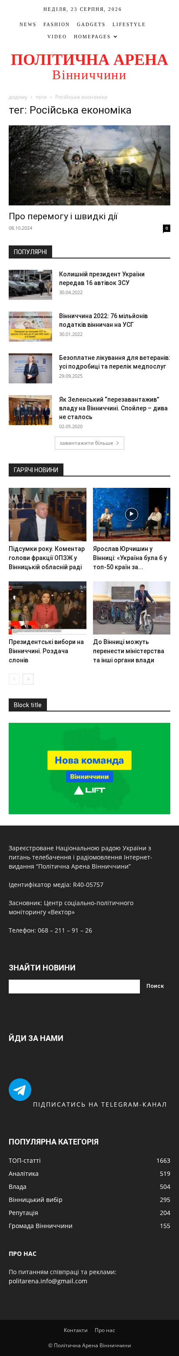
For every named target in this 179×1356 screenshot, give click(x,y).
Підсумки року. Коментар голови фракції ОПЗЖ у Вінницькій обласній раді (47, 558)
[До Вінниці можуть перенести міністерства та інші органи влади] (132, 608)
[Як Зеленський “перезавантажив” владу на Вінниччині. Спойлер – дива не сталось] (30, 410)
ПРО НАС (22, 1253)
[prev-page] (14, 679)
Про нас (105, 1330)
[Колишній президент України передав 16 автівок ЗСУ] (30, 285)
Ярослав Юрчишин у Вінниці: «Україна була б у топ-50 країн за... (130, 558)
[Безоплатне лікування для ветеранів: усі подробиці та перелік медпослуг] (30, 368)
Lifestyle (129, 24)
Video (57, 36)
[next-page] (28, 679)
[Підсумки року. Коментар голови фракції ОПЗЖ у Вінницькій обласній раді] (47, 514)
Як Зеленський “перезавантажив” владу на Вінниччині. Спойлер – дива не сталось (113, 408)
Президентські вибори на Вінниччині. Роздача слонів (46, 651)
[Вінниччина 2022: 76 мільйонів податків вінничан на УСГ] (30, 327)
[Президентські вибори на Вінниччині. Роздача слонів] (47, 608)
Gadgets (91, 24)
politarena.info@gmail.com (48, 1281)
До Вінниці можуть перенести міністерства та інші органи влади (128, 651)
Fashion (56, 24)
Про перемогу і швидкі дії (63, 216)
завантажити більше (86, 442)
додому (18, 97)
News (28, 24)
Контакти (76, 1330)
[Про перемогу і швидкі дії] (89, 165)
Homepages (92, 36)
